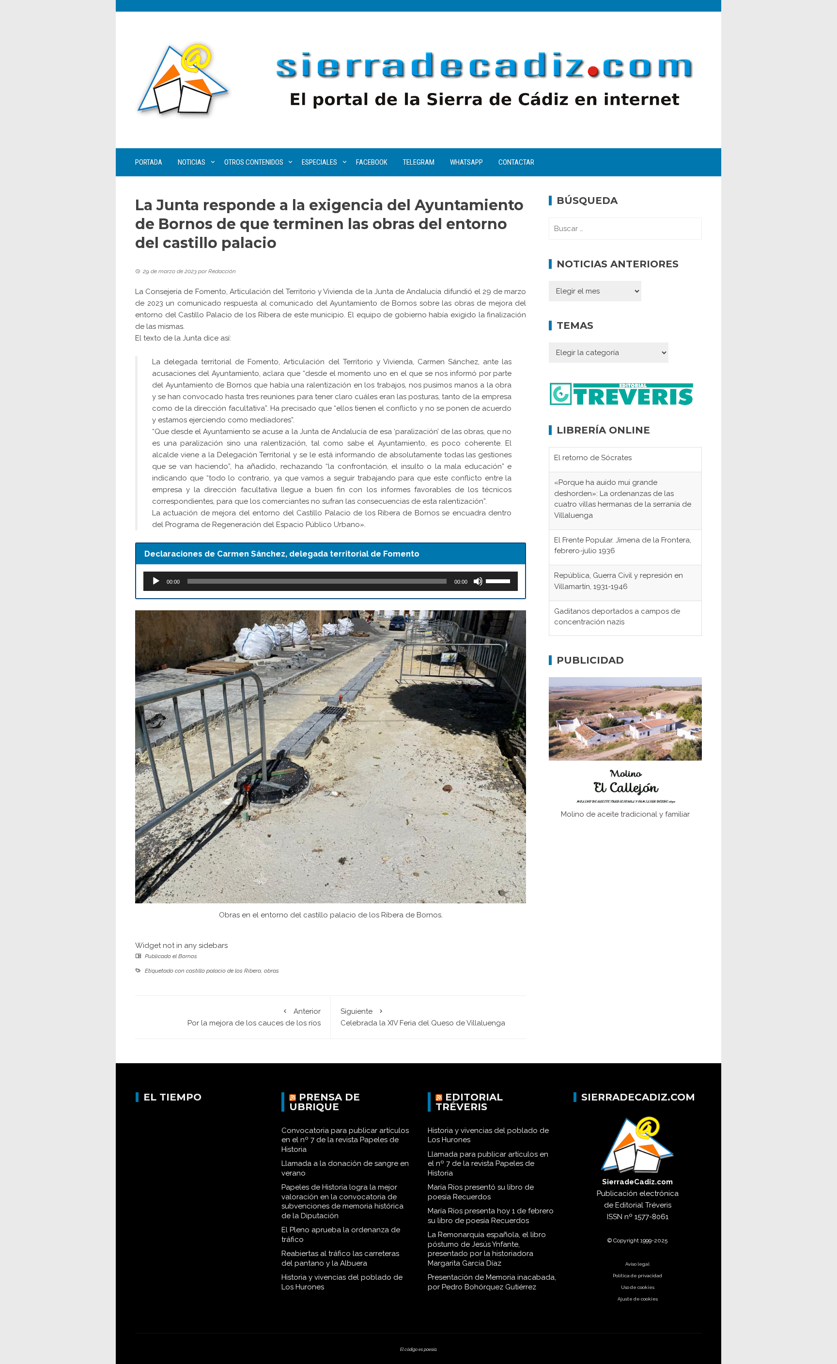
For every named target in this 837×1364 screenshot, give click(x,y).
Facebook (372, 162)
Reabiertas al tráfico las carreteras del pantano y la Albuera (340, 1258)
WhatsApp (466, 162)
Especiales (319, 162)
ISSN (614, 1216)
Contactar (516, 162)
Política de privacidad (637, 1275)
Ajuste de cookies (638, 1299)
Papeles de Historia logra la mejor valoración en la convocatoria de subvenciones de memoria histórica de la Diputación (342, 1201)
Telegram (418, 162)
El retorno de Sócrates (593, 457)
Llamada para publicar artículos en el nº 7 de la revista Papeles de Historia (488, 1164)
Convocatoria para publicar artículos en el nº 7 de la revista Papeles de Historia (345, 1140)
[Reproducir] (156, 581)
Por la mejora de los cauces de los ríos (254, 1017)
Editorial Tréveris (469, 1102)
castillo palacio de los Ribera (223, 970)
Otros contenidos (253, 162)
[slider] (499, 580)
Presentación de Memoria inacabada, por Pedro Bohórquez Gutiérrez (492, 1282)
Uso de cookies (637, 1287)
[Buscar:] (625, 228)
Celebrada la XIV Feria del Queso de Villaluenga (423, 1017)
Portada (148, 162)
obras (271, 970)
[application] (330, 581)
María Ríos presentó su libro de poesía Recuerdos (481, 1192)
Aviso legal (637, 1264)
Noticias (191, 162)
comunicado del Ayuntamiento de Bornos (343, 303)
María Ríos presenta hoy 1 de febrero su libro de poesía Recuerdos (491, 1216)
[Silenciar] (478, 581)
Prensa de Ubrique (324, 1102)
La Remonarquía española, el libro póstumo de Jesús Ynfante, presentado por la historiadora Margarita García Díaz (487, 1249)
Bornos (187, 956)
